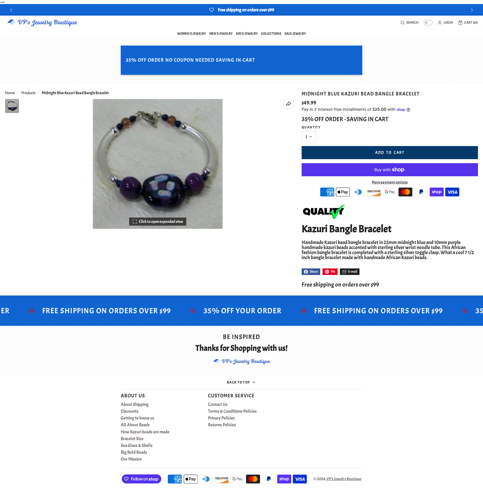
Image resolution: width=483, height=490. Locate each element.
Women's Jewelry (191, 33)
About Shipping (134, 404)
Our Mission (131, 459)
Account (445, 22)
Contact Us (217, 404)
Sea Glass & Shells (136, 445)
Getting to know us (137, 418)
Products (28, 93)
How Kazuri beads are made (145, 432)
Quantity (311, 127)
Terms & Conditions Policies (232, 411)
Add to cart (390, 152)
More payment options (390, 182)
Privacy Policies (221, 418)
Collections (271, 33)
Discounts (129, 411)
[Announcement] (241, 10)
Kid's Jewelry (247, 33)
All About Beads (135, 425)
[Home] (42, 22)
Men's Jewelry (221, 33)
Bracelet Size (132, 439)
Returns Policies (222, 425)
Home (10, 93)
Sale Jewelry (295, 33)
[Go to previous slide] (11, 10)
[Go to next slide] (472, 10)
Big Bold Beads (134, 452)
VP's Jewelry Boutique (344, 478)
